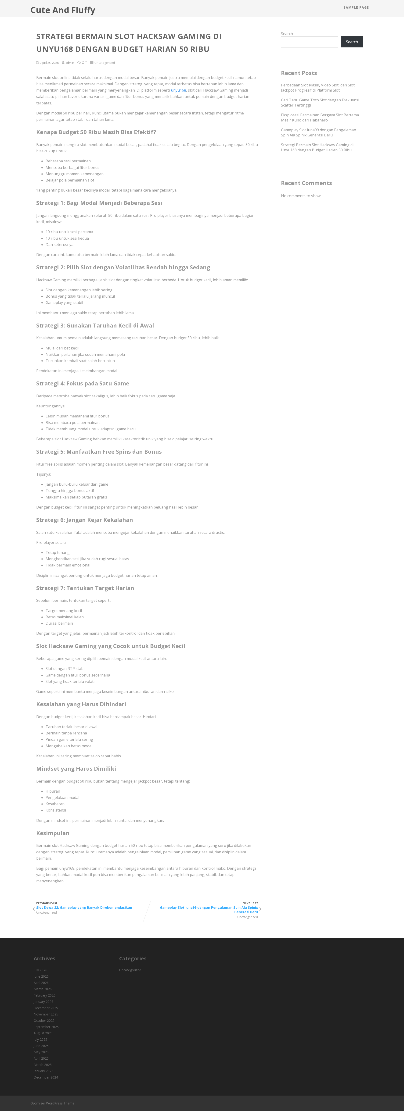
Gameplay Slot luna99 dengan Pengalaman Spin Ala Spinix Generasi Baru (318, 132)
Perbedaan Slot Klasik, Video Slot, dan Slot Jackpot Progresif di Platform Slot (318, 87)
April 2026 (41, 982)
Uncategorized (104, 63)
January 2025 (43, 1071)
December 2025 (46, 1008)
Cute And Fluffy (62, 10)
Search (287, 33)
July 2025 (40, 1039)
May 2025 (41, 1052)
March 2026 (43, 989)
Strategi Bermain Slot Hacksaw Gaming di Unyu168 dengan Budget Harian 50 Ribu (317, 147)
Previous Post (84, 905)
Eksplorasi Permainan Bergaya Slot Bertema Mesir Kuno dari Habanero (320, 117)
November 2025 (46, 1014)
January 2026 (43, 1001)
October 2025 (44, 1020)
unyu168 (178, 90)
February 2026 (44, 995)
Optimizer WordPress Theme (52, 1103)
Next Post (209, 907)
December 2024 (46, 1077)
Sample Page (356, 7)
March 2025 (43, 1064)
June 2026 (41, 976)
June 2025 (41, 1045)
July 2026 (40, 970)
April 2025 (41, 1058)
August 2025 (43, 1033)
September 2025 (46, 1027)
